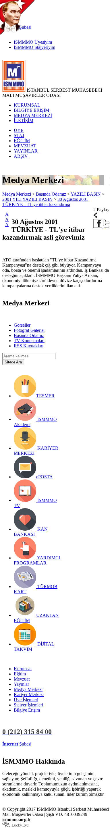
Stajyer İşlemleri (28, 704)
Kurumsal (23, 668)
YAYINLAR (26, 151)
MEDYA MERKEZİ (33, 115)
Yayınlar (21, 684)
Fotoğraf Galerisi (29, 330)
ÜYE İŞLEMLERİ (49, 743)
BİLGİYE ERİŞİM (31, 110)
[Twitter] (106, 226)
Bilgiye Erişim (27, 710)
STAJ (19, 135)
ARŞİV (21, 156)
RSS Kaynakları (28, 345)
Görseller (22, 325)
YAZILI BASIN (86, 194)
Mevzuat (22, 679)
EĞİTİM (22, 140)
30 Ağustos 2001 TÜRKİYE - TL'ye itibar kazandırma (45, 202)
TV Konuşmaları (29, 340)
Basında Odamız (51, 194)
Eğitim (20, 673)
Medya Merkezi (16, 194)
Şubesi (16, 743)
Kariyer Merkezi (29, 694)
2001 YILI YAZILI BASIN (27, 199)
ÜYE (19, 130)
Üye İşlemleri (26, 699)
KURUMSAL (27, 105)
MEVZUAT (25, 145)
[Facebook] (98, 226)
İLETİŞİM (23, 120)
